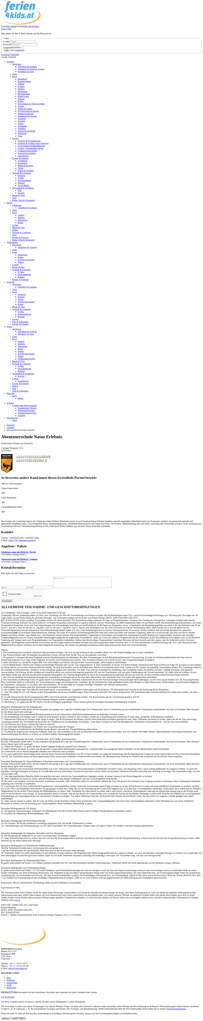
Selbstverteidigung (26, 114)
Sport (14, 76)
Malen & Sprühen (25, 166)
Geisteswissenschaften (27, 151)
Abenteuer (16, 64)
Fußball (21, 84)
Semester (11, 282)
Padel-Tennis (23, 96)
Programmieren (24, 180)
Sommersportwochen (27, 413)
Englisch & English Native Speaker (33, 143)
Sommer (10, 62)
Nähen (20, 168)
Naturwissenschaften (27, 153)
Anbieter (10, 427)
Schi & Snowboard (26, 260)
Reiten (20, 101)
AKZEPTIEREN (18, 1018)
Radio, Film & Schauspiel (23, 200)
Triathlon (22, 128)
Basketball (22, 79)
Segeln (21, 351)
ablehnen (5, 1018)
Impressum (11, 987)
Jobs (8, 978)
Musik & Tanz (18, 195)
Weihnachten (12, 242)
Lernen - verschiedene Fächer (31, 148)
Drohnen (21, 175)
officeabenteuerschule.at (22, 540)
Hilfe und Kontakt (31, 26)
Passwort (7, 44)
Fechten (21, 86)
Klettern (21, 89)
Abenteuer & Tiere (26, 71)
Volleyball (22, 133)
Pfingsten (11, 393)
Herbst (9, 203)
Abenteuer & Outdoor (27, 66)
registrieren (19, 50)
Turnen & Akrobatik (26, 131)
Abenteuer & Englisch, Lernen (31, 69)
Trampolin (22, 126)
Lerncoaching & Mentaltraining (31, 146)
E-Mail (6, 41)
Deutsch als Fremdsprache (29, 141)
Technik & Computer (21, 173)
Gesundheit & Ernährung (23, 188)
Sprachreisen (23, 156)
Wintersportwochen (26, 410)
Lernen (15, 138)
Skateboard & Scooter (27, 116)
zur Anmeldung (8, 997)
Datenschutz (12, 983)
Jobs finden (11, 26)
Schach (21, 106)
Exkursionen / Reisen (27, 408)
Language (10, 54)
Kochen (21, 193)
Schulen (10, 403)
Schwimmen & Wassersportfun (31, 104)
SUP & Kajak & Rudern (28, 111)
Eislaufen (22, 294)
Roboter (21, 183)
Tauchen (21, 121)
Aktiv (14, 74)
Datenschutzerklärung (176, 1009)
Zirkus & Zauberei (26, 170)
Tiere (14, 198)
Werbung (11, 980)
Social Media (23, 185)
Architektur (23, 161)
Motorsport (22, 91)
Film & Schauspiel (20, 321)
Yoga (20, 136)
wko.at (17, 900)
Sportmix (22, 118)
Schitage (21, 415)
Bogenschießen (24, 81)
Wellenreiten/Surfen (26, 359)
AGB (9, 985)
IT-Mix (21, 178)
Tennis (20, 123)
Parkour (21, 99)
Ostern (9, 326)
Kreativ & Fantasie (20, 158)
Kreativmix (22, 163)
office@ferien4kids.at (17, 968)
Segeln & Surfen (25, 109)
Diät (19, 190)
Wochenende (12, 418)
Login (6, 29)
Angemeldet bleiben (12, 47)
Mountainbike (24, 94)
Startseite (11, 425)
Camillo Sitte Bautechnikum (24, 405)
